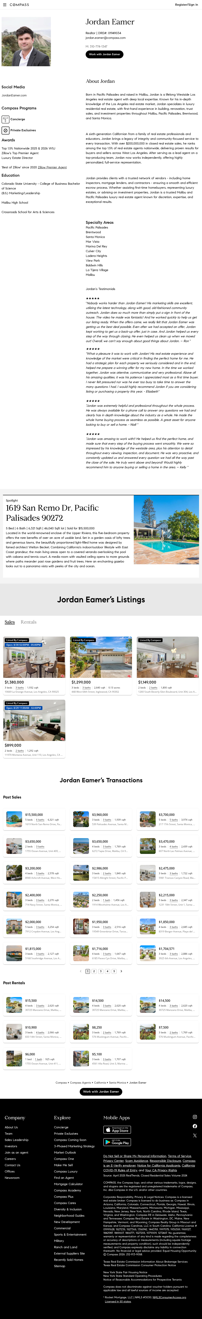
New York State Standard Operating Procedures (132, 1276)
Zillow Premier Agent (52, 167)
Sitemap (59, 1266)
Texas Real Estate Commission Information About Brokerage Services (145, 1261)
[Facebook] (195, 1125)
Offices (10, 1171)
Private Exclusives (66, 1133)
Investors (11, 1146)
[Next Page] (121, 971)
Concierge (61, 1127)
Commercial (62, 1228)
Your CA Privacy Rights (161, 1170)
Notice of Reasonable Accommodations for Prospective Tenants (142, 1279)
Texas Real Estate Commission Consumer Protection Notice (139, 1265)
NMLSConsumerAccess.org (169, 1297)
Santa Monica (117, 1082)
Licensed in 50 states (118, 1301)
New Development (67, 1222)
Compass (61, 1082)
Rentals (28, 622)
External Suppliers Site (69, 1253)
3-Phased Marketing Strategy (74, 1146)
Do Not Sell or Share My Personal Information (134, 1156)
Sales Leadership (16, 1140)
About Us (11, 1127)
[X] (195, 1134)
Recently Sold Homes (68, 1260)
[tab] (10, 622)
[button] (4, 4)
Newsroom (12, 1178)
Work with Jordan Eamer (104, 54)
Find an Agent (64, 1178)
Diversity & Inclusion (68, 1209)
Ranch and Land (65, 1247)
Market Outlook (65, 1152)
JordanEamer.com (14, 95)
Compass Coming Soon (70, 1140)
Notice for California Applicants (158, 1165)
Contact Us (12, 1165)
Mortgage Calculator (68, 1184)
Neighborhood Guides (69, 1215)
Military (59, 1241)
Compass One (64, 1159)
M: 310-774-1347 (96, 46)
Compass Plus (63, 1197)
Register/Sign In (186, 5)
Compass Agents (80, 1082)
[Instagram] (195, 1116)
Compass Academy (67, 1190)
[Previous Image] (8, 657)
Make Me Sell (63, 1165)
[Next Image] (60, 657)
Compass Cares (65, 1203)
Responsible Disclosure (165, 1161)
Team (8, 1133)
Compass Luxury (66, 1171)
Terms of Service (179, 1156)
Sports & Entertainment (70, 1234)
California (100, 1082)
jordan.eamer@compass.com (106, 38)
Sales (10, 622)
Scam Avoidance (136, 1161)
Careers (10, 1159)
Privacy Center (113, 1161)
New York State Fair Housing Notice (125, 1272)
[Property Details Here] (166, 563)
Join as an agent (16, 1152)
